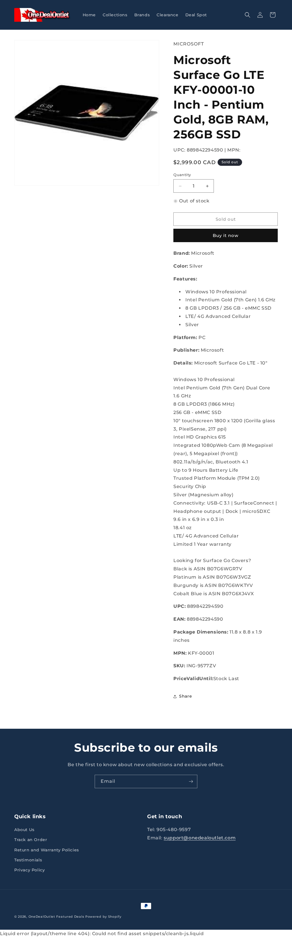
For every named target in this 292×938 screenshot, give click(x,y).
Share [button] (185, 696)
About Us (24, 829)
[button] (247, 15)
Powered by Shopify (103, 917)
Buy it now (225, 235)
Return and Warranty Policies (46, 850)
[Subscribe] (190, 781)
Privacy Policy (29, 870)
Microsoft (188, 44)
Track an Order (30, 839)
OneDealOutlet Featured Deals (56, 917)
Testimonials (28, 860)
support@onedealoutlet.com (200, 838)
